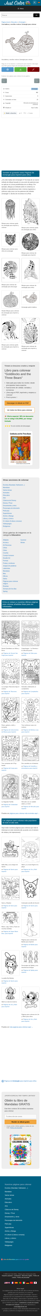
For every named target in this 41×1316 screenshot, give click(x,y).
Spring (5, 591)
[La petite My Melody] (11, 975)
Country (5, 553)
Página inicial (6, 22)
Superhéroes (7, 513)
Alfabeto (6, 540)
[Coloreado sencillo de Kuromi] (30, 900)
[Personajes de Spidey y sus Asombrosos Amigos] (30, 962)
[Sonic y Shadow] (11, 900)
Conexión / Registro (34, 2)
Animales (6, 492)
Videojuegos (7, 523)
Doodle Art (6, 558)
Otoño (5, 579)
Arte (4, 498)
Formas (5, 560)
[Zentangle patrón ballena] (30, 304)
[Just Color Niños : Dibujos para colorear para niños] (17, 3)
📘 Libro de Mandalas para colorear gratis (15, 1259)
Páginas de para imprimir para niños (20, 1081)
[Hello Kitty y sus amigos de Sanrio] (11, 862)
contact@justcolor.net (20, 1306)
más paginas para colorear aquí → (21, 1027)
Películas (6, 511)
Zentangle (22, 22)
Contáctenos (17, 1275)
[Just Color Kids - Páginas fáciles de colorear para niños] (16, 1282)
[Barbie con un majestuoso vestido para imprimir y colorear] (30, 937)
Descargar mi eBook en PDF (18, 403)
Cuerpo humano (8, 555)
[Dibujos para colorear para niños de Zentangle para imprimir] (11, 220)
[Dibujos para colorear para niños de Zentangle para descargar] (30, 225)
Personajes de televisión (11, 508)
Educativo (14, 22)
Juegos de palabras (9, 566)
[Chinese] (31, 1282)
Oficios (5, 576)
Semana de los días (9, 589)
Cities (5, 550)
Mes (4, 573)
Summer (23, 540)
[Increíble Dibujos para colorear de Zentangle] (11, 246)
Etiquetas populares (7, 1275)
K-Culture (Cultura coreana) (12, 521)
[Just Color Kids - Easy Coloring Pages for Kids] (7, 1282)
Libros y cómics (8, 518)
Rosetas (6, 586)
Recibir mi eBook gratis (20, 1122)
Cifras (5, 548)
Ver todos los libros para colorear (19, 410)
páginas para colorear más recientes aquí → (24, 813)
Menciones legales (27, 1275)
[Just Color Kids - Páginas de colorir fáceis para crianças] (20, 1282)
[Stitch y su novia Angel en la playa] (30, 862)
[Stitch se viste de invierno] (11, 999)
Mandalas (6, 487)
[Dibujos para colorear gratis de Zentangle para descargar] (11, 308)
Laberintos (6, 568)
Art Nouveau (7, 545)
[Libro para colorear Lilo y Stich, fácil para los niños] (30, 1011)
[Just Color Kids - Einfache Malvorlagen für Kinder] (27, 1282)
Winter (22, 542)
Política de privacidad (16, 1128)
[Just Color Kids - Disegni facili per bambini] (23, 1282)
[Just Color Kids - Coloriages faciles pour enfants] (12, 1282)
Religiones (6, 526)
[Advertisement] (20, 142)
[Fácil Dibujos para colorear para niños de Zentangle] (30, 250)
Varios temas (7, 490)
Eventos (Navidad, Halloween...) (14, 485)
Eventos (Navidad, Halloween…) (16, 1188)
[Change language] (39, 2)
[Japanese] (35, 1282)
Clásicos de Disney (9, 500)
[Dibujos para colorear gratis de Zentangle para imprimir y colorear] (11, 342)
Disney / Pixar (7, 503)
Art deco (6, 542)
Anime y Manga (8, 516)
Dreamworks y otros (9, 505)
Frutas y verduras (9, 563)
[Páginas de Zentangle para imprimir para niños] (3, 1081)
